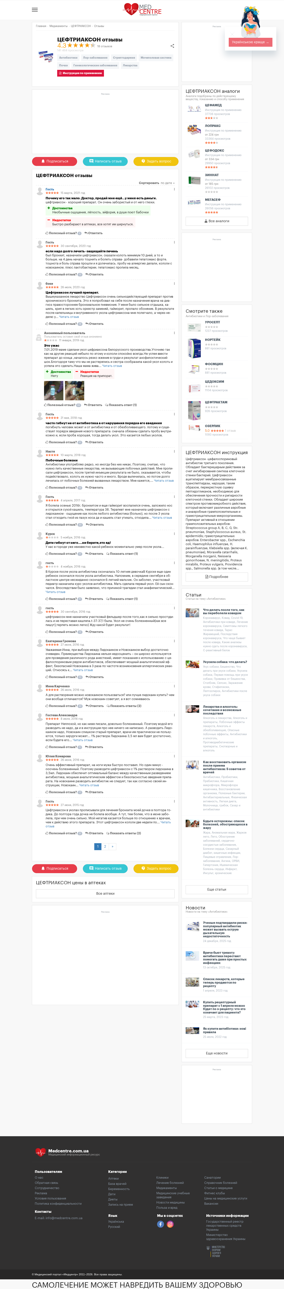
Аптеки (113, 1178)
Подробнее (218, 577)
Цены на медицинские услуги (225, 1198)
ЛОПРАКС (213, 126)
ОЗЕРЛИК (212, 426)
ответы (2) (125, 706)
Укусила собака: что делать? (225, 662)
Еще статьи (216, 889)
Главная (41, 26)
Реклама (41, 1193)
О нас (39, 1177)
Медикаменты (166, 1188)
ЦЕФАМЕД (213, 105)
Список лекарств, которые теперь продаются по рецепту (224, 982)
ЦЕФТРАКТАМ (216, 402)
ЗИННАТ (212, 175)
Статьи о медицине (218, 1188)
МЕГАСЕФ (213, 199)
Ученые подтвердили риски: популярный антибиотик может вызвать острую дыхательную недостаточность (225, 929)
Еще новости (217, 1053)
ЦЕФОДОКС (214, 150)
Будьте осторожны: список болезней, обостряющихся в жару (225, 824)
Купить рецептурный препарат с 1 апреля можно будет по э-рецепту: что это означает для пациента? (224, 1007)
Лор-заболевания (95, 57)
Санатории (212, 1177)
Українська (116, 1221)
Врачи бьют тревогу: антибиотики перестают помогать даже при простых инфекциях (225, 958)
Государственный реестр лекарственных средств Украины (224, 1225)
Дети (111, 1194)
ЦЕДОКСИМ (214, 381)
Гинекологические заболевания (95, 65)
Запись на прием (120, 1204)
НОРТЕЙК (213, 339)
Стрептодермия (124, 57)
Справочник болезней (220, 1182)
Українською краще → (250, 42)
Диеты (112, 1199)
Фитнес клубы (214, 1193)
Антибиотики (68, 57)
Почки (63, 65)
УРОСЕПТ (212, 322)
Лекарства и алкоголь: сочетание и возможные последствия (222, 710)
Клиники (162, 1177)
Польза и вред (166, 1207)
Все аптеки (105, 893)
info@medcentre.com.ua (64, 1218)
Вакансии (211, 1203)
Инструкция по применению (81, 73)
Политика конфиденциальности (58, 1203)
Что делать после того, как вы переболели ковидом (223, 611)
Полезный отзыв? (64, 233)
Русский (114, 1226)
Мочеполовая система (156, 57)
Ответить (95, 233)
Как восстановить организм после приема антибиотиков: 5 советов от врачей (224, 767)
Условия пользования (50, 1198)
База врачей (117, 1183)
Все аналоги (218, 221)
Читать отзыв (69, 316)
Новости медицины (170, 1202)
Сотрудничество (47, 1188)
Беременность (119, 1189)
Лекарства (130, 65)
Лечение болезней (170, 1182)
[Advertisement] (105, 124)
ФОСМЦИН (214, 364)
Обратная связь (46, 1182)
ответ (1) (123, 405)
